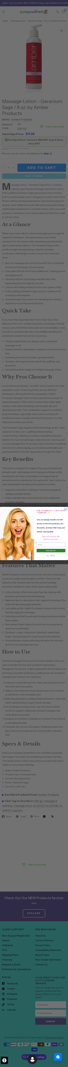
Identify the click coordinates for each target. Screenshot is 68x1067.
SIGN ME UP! (51, 551)
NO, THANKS (51, 555)
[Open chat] (58, 1057)
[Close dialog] (65, 509)
